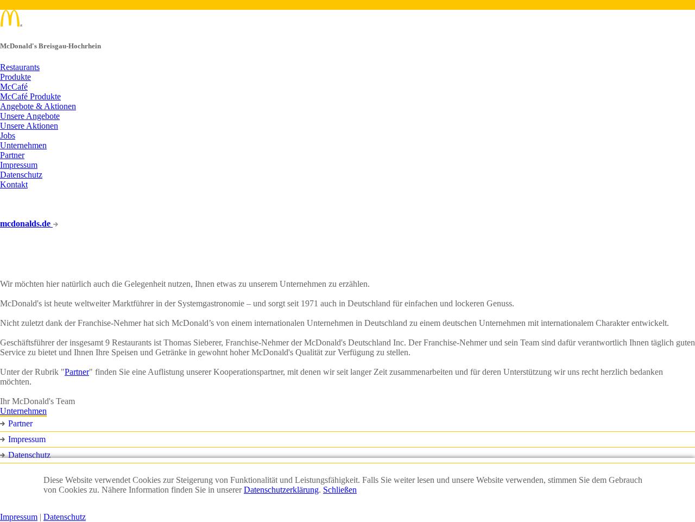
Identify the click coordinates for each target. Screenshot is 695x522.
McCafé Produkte (30, 96)
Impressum (18, 164)
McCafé (14, 86)
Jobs (7, 135)
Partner (12, 155)
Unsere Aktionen (29, 125)
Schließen (340, 489)
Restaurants (20, 67)
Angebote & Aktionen (38, 106)
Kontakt (14, 184)
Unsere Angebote (30, 116)
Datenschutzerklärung (281, 489)
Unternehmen (23, 145)
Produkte (15, 76)
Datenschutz (21, 174)
